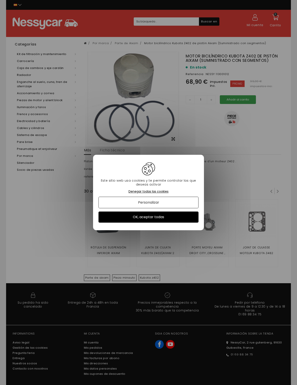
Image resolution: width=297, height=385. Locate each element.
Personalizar (148, 202)
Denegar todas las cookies (148, 191)
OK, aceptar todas (148, 216)
